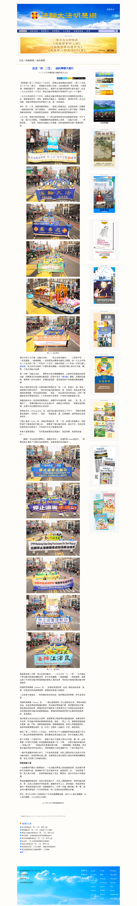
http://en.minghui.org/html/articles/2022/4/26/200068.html (48, 816)
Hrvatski (102, 879)
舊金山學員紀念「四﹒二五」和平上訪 (35, 844)
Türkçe (112, 890)
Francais (93, 898)
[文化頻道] (67, 31)
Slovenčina (113, 879)
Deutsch (93, 883)
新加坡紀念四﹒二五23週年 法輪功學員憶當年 (39, 847)
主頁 (21, 60)
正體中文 (84, 870)
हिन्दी (101, 875)
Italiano (102, 886)
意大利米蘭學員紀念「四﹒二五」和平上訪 (37, 838)
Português (113, 871)
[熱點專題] (34, 31)
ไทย (111, 886)
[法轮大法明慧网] (35, 12)
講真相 (23, 366)
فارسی (93, 894)
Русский (113, 875)
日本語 (102, 890)
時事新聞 (30, 60)
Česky (93, 879)
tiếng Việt (113, 898)
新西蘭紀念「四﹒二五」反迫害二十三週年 (37, 830)
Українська (114, 894)
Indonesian (103, 883)
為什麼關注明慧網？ (27, 882)
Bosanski (93, 875)
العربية (93, 871)
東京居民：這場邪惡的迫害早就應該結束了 (37, 835)
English (93, 886)
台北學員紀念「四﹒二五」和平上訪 (35, 827)
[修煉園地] (56, 31)
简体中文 (84, 874)
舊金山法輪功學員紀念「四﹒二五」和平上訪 (38, 833)
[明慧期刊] (45, 31)
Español (93, 890)
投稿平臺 (23, 879)
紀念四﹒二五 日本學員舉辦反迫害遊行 (36, 841)
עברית (102, 871)
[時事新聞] (22, 31)
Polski (102, 898)
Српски (113, 883)
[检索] (88, 31)
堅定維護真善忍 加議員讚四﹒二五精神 (36, 849)
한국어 (102, 894)
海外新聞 (40, 60)
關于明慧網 (24, 875)
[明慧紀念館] (78, 31)
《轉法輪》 (65, 377)
